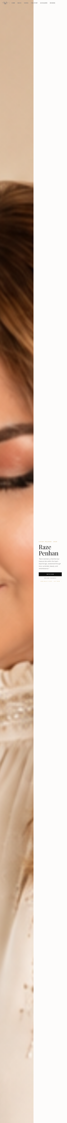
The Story (34, 2)
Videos (26, 2)
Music (19, 2)
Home (13, 2)
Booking (52, 2)
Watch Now (50, 574)
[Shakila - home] (6, 3)
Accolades (43, 2)
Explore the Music (50, 578)
